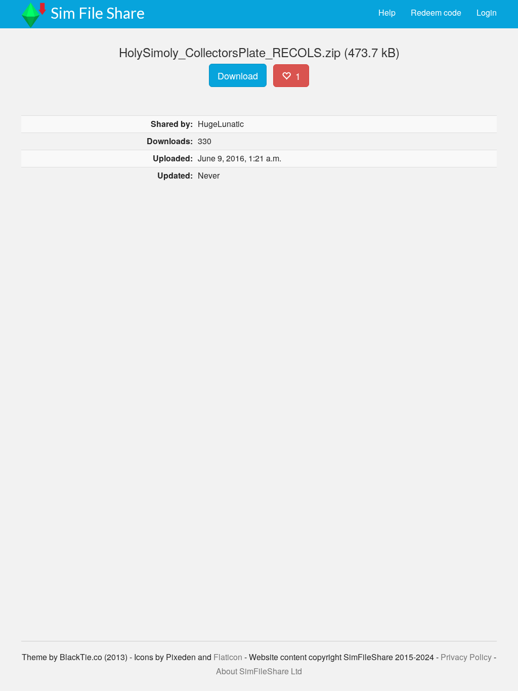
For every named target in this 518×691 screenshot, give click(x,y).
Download (238, 75)
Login (487, 12)
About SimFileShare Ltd (259, 671)
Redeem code (436, 12)
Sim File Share (98, 13)
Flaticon (227, 657)
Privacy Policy (466, 657)
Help (387, 12)
